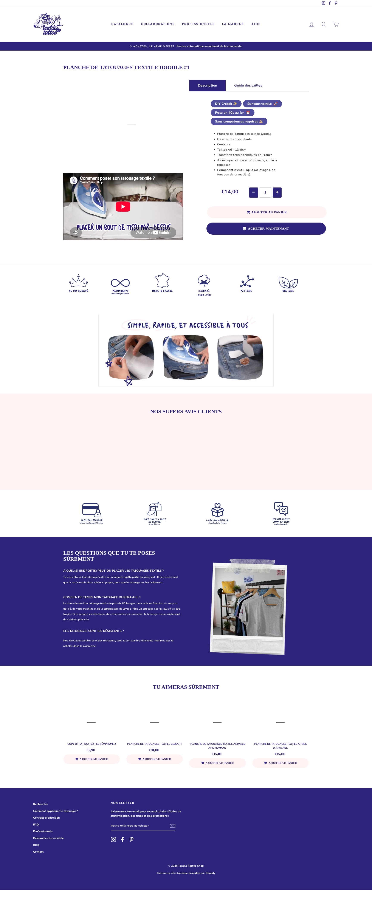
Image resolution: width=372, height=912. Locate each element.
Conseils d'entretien (46, 818)
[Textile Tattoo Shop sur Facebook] (122, 839)
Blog (36, 845)
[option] (186, 46)
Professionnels (198, 24)
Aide (255, 24)
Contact (38, 852)
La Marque (233, 24)
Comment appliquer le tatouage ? (55, 811)
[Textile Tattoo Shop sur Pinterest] (131, 839)
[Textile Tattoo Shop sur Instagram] (113, 839)
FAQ (36, 825)
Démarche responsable (48, 838)
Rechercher (40, 804)
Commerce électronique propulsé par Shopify (186, 873)
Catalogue (122, 24)
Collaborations (158, 24)
